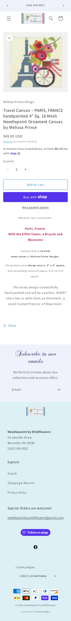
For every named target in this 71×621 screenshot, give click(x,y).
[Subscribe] (58, 390)
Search (12, 473)
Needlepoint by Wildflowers (40, 605)
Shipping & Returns (21, 483)
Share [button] (12, 326)
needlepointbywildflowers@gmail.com (36, 517)
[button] (9, 18)
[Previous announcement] (7, 5)
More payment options (35, 207)
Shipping (7, 141)
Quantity (8, 161)
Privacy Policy (17, 492)
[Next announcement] (63, 5)
